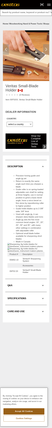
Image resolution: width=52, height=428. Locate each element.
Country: (12, 119)
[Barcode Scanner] (41, 4)
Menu (49, 4)
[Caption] (45, 78)
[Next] (46, 49)
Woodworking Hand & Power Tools (25, 24)
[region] (24, 407)
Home (5, 24)
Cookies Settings (24, 418)
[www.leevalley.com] (10, 4)
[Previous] (6, 49)
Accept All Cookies (24, 411)
